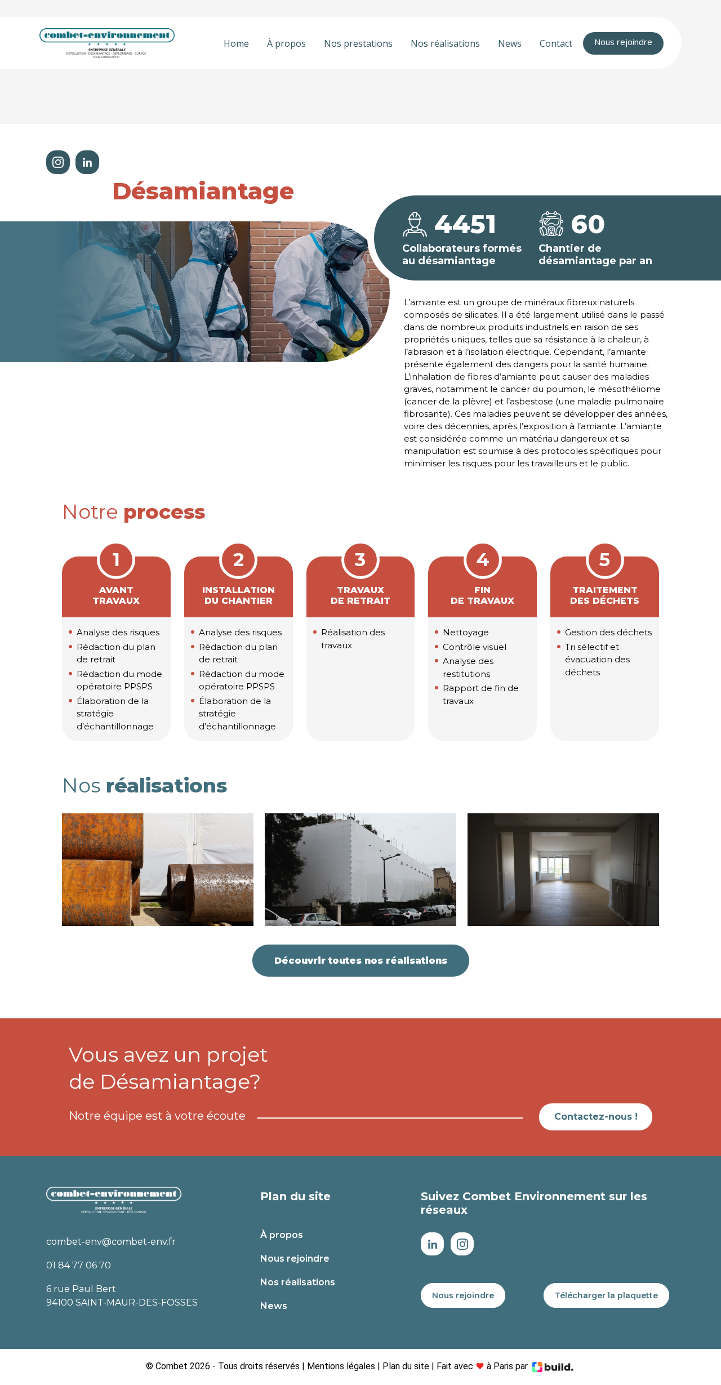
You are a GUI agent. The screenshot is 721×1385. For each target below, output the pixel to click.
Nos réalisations (445, 43)
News (510, 43)
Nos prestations (358, 43)
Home (236, 43)
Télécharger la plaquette (606, 1295)
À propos (286, 43)
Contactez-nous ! (596, 1116)
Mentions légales (341, 1366)
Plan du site (405, 1366)
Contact (556, 43)
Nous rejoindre (623, 41)
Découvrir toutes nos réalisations (360, 960)
